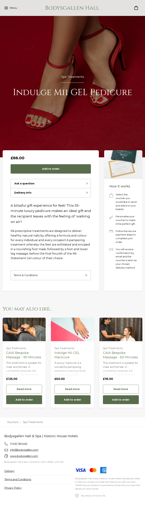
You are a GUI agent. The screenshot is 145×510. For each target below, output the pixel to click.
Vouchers (13, 422)
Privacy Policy (13, 487)
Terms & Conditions (25, 275)
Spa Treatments (72, 76)
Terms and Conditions (17, 479)
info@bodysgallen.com (24, 449)
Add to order (50, 168)
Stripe (118, 485)
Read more (24, 389)
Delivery (9, 471)
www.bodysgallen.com (24, 456)
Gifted (137, 478)
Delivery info (22, 192)
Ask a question (24, 183)
